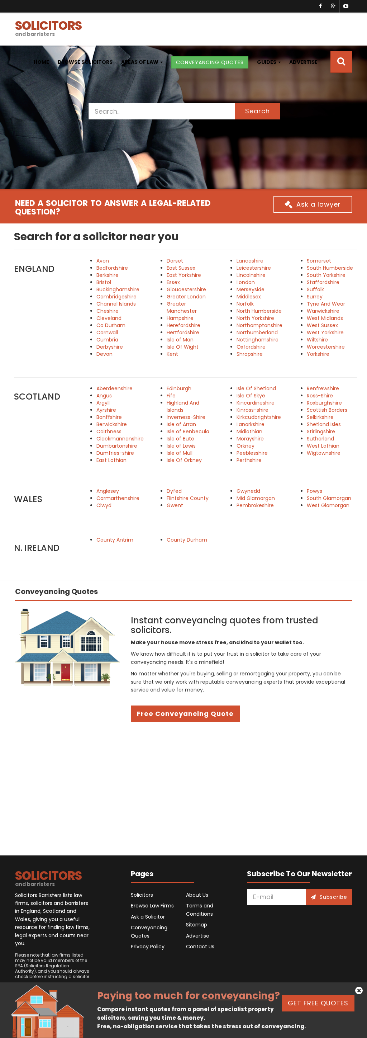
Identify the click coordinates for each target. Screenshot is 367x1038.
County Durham (187, 539)
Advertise (303, 62)
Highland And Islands (183, 406)
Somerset (319, 260)
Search (257, 111)
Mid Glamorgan (256, 498)
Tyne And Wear (326, 303)
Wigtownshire (323, 453)
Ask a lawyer (318, 204)
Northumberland (257, 332)
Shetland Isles (324, 424)
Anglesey (107, 491)
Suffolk (315, 289)
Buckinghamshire (117, 289)
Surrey (315, 296)
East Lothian (111, 460)
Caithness (108, 431)
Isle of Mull (179, 453)
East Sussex (181, 268)
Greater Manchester (182, 307)
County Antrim (114, 539)
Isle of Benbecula (188, 431)
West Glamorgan (328, 505)
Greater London (186, 296)
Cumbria (107, 339)
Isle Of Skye (251, 395)
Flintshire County (188, 498)
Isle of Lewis (181, 445)
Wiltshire (317, 339)
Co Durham (110, 325)
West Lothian (323, 445)
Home (41, 62)
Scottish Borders (327, 410)
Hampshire (180, 318)
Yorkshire (318, 354)
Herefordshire (183, 325)
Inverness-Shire (186, 417)
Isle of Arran (181, 424)
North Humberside (259, 311)
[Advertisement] (183, 790)
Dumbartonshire (116, 445)
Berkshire (107, 275)
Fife (171, 395)
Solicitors (142, 894)
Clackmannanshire (120, 438)
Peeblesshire (252, 453)
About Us (197, 894)
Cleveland (108, 318)
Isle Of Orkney (184, 460)
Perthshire (249, 460)
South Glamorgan (329, 498)
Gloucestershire (186, 289)
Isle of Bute (180, 438)
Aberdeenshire (114, 388)
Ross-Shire (320, 395)
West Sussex (322, 325)
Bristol (103, 282)
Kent (172, 354)
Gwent (175, 505)
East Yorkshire (184, 275)
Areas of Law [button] (139, 62)
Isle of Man (180, 339)
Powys (314, 491)
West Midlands (325, 318)
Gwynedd (248, 491)
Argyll (103, 402)
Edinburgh (179, 388)
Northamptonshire (259, 325)
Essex (173, 282)
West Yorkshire (325, 332)
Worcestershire (326, 346)
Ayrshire (106, 410)
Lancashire (250, 260)
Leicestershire (254, 268)
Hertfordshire (183, 332)
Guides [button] (266, 62)
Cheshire (107, 311)
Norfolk (245, 303)
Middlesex (249, 296)
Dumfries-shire (115, 453)
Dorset (175, 260)
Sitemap (196, 924)
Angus (104, 395)
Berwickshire (111, 424)
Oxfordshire (251, 346)
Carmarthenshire (117, 498)
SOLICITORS (48, 27)
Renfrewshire (323, 388)
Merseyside (250, 289)
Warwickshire (323, 311)
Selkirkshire (320, 417)
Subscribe (333, 897)
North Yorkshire (255, 318)
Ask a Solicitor (148, 916)
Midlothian (249, 431)
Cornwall (107, 332)
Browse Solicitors (85, 62)
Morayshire (250, 438)
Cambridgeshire (116, 296)
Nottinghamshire (257, 339)
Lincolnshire (251, 275)
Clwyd (103, 505)
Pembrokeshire (255, 505)
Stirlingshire (321, 431)
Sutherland (320, 438)
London (246, 282)
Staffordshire (323, 282)
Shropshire (250, 354)
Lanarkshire (250, 424)
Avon (102, 260)
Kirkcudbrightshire (259, 417)
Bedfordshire (112, 268)
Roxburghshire (324, 402)
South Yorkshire (326, 275)
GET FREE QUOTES (318, 1003)
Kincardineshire (256, 402)
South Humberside (330, 268)
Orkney (245, 445)
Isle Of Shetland (256, 388)
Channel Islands (116, 303)
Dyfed (174, 491)
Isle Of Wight (183, 346)
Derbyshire (109, 346)
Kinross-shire (252, 410)
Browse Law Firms (152, 905)
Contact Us (200, 946)
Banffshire (109, 417)
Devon (104, 354)
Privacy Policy (148, 946)
